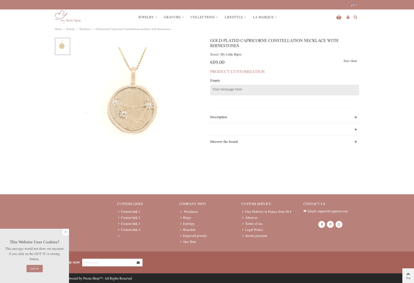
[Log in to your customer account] (348, 17)
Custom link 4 (130, 229)
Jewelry (146, 17)
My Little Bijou (230, 54)
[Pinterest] (330, 224)
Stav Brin (189, 241)
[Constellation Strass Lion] (139, 111)
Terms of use (254, 223)
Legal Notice (254, 229)
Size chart (350, 60)
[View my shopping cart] (339, 17)
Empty (215, 80)
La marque (263, 17)
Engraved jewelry (195, 235)
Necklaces (190, 211)
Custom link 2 (130, 217)
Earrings (188, 223)
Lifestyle (234, 17)
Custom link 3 (130, 223)
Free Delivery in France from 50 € (268, 211)
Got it (34, 268)
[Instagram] (339, 224)
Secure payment (256, 235)
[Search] (355, 16)
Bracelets (189, 229)
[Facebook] (321, 224)
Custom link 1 (130, 211)
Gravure (172, 17)
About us (251, 217)
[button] (354, 4)
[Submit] (138, 262)
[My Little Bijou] (68, 17)
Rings (187, 217)
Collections (203, 17)
